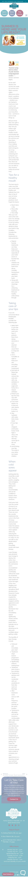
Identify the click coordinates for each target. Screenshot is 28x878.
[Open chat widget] (23, 873)
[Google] (15, 825)
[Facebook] (9, 825)
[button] (26, 15)
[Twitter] (12, 825)
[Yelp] (18, 825)
